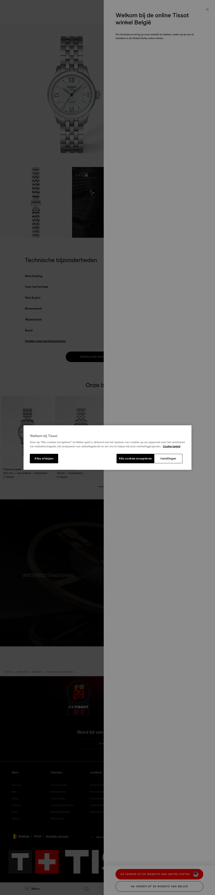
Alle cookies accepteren (135, 458)
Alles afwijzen (43, 458)
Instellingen (168, 458)
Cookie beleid (171, 446)
